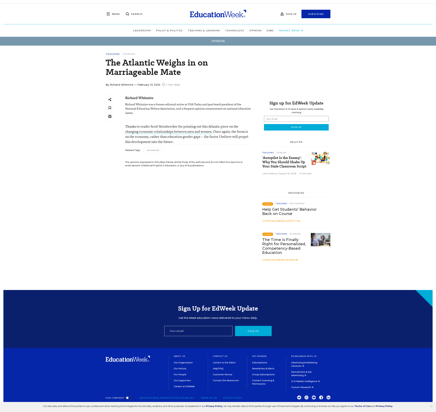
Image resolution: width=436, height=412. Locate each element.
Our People (180, 374)
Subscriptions (259, 362)
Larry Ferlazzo (270, 173)
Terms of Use (209, 398)
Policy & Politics (169, 30)
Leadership (142, 30)
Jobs (270, 30)
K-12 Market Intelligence (304, 381)
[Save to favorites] (110, 108)
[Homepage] (218, 14)
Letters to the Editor (224, 362)
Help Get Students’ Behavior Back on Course (289, 211)
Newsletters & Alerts (263, 368)
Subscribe (316, 14)
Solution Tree (292, 221)
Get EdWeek (259, 356)
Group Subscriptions (263, 374)
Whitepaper (297, 203)
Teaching (113, 54)
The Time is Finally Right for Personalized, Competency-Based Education (284, 246)
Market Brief (290, 30)
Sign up (253, 331)
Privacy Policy (232, 398)
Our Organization (183, 362)
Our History (180, 368)
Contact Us (220, 356)
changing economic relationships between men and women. (169, 131)
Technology (234, 30)
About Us (179, 356)
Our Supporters (182, 380)
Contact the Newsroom (226, 380)
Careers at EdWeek (184, 386)
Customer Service (222, 374)
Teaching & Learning (204, 30)
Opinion (255, 30)
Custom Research (301, 387)
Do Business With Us (304, 356)
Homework (153, 150)
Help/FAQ (218, 368)
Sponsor (295, 234)
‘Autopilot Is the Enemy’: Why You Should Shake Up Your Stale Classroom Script (284, 162)
